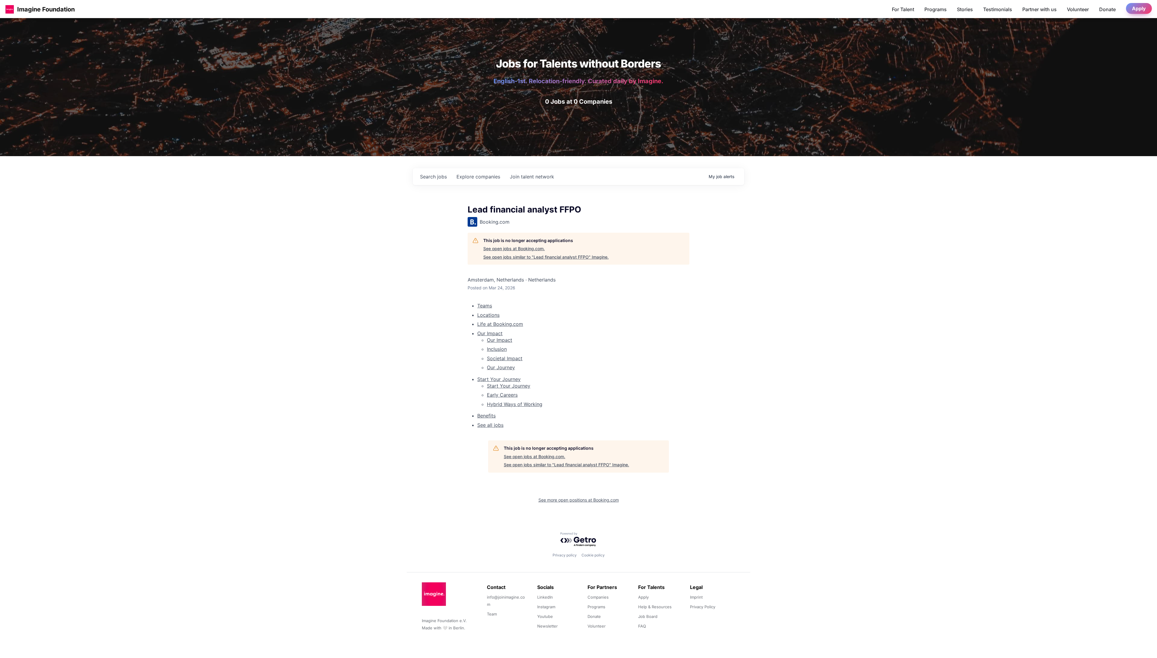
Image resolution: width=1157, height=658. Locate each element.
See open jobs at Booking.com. (514, 248)
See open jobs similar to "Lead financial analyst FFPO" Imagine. (546, 257)
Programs (935, 9)
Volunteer (1078, 9)
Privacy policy (565, 555)
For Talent (903, 9)
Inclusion (497, 349)
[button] (10, 9)
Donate (1107, 9)
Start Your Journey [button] (499, 379)
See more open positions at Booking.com (578, 499)
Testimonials (997, 9)
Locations (488, 315)
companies (478, 177)
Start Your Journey (508, 386)
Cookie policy (593, 555)
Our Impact (499, 340)
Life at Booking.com (500, 324)
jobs (433, 177)
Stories (965, 9)
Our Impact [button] (490, 333)
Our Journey (501, 367)
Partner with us (1039, 9)
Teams (484, 306)
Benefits (486, 416)
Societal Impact (504, 358)
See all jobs (490, 425)
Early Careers (502, 395)
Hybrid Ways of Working (514, 404)
